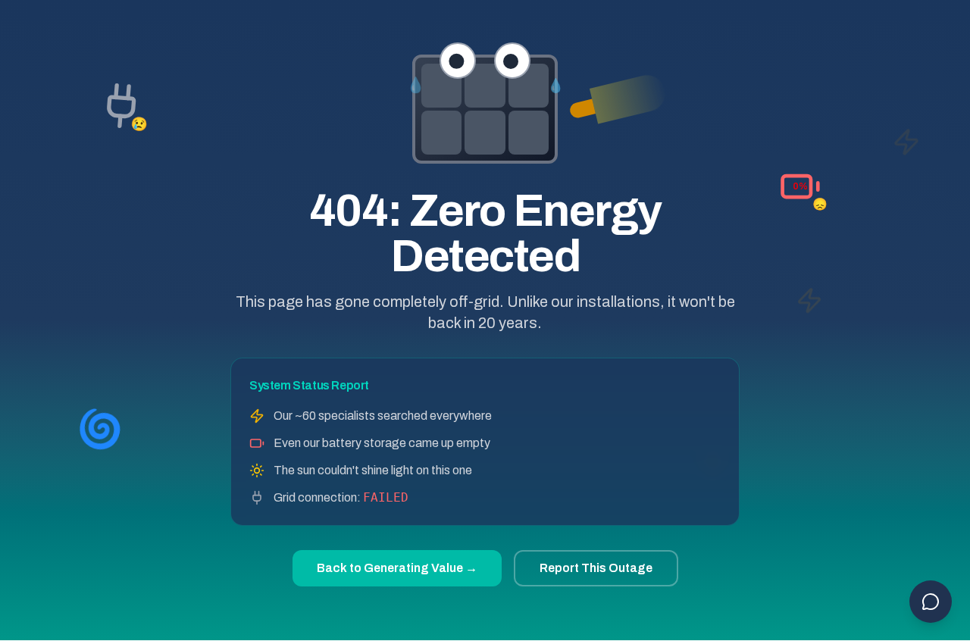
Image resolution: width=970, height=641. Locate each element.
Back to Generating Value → (397, 567)
